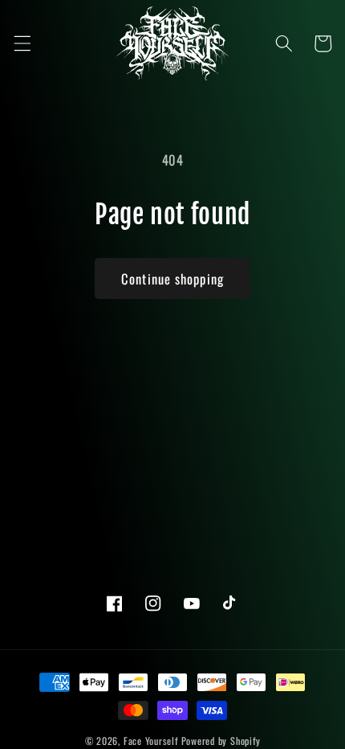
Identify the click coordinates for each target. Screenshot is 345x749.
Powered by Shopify (221, 740)
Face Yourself (151, 740)
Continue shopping (172, 278)
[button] (21, 43)
